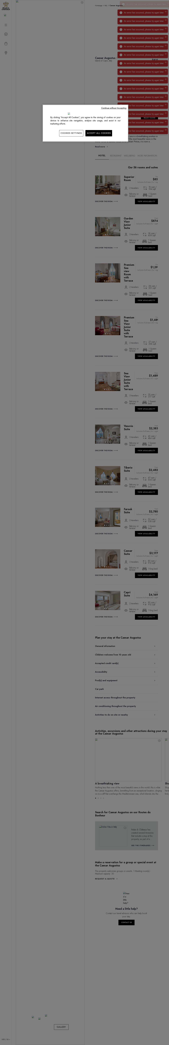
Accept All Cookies (99, 133)
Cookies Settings (71, 133)
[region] (85, 123)
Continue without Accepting (113, 108)
